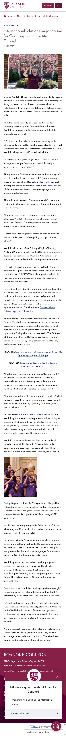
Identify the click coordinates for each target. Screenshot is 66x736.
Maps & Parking (25, 671)
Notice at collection (38, 732)
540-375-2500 (11, 665)
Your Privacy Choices (47, 726)
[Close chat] (57, 676)
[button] (33, 713)
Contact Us (9, 671)
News (19, 16)
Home (9, 16)
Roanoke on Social (44, 671)
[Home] (15, 5)
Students (11, 25)
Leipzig (45, 300)
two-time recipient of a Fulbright (36, 414)
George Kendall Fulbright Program (42, 16)
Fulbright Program (47, 185)
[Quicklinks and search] (58, 5)
